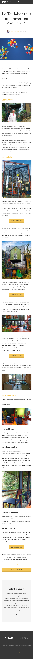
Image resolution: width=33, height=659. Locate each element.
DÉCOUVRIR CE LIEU (16, 220)
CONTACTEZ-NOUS (16, 569)
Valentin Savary (14, 31)
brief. (16, 564)
